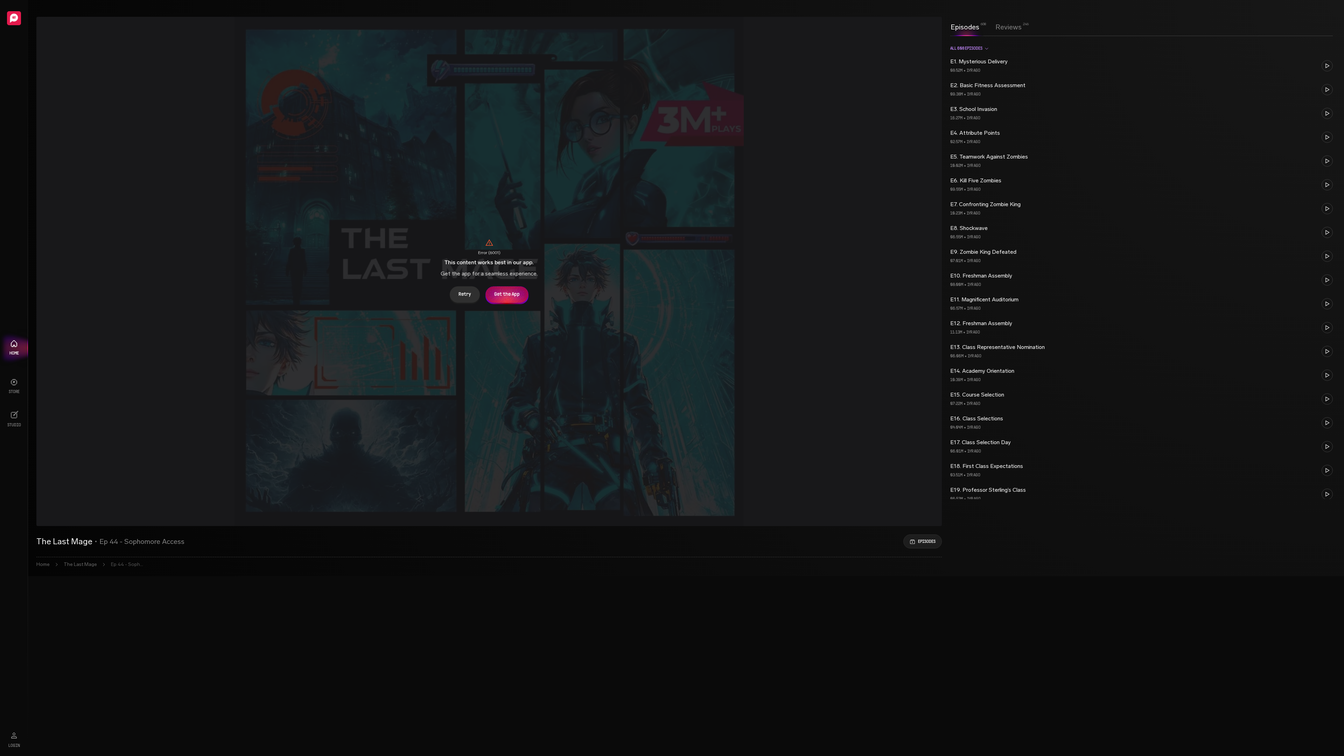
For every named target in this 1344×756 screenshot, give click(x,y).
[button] (1141, 66)
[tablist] (986, 27)
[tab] (965, 26)
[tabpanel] (1141, 269)
